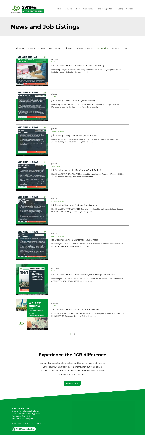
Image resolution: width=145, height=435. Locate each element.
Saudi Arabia (102, 48)
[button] (126, 48)
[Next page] (79, 334)
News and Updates (36, 48)
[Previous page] (66, 334)
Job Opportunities (85, 48)
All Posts (20, 48)
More (114, 48)
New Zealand (55, 48)
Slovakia (68, 48)
